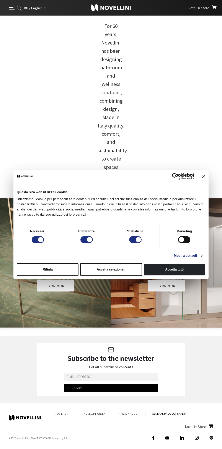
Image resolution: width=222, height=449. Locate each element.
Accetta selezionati (111, 269)
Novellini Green (94, 414)
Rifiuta (48, 269)
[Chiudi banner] (203, 176)
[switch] (86, 239)
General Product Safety (169, 414)
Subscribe (75, 388)
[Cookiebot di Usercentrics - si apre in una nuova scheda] (175, 176)
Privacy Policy (129, 414)
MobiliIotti (62, 414)
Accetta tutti (174, 269)
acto (67, 438)
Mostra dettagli (185, 255)
